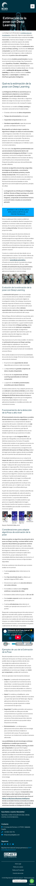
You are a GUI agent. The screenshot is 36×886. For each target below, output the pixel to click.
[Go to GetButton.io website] (32, 884)
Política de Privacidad (18, 870)
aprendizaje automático (17, 260)
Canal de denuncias (18, 873)
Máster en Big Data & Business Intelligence (16, 798)
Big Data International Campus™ (14, 878)
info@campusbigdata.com (12, 835)
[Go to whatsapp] (32, 881)
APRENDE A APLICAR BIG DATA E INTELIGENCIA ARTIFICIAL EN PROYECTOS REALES (18, 212)
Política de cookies (18, 867)
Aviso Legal (18, 864)
